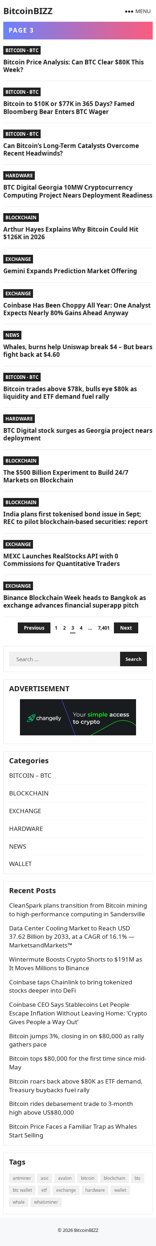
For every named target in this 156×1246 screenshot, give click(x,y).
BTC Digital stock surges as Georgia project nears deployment (77, 434)
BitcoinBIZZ (28, 11)
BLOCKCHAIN (21, 217)
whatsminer (46, 1202)
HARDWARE (19, 175)
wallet (120, 1190)
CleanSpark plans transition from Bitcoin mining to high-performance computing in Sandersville (78, 909)
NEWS (12, 335)
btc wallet (22, 1190)
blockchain (114, 1178)
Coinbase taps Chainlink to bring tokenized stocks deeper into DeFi (70, 986)
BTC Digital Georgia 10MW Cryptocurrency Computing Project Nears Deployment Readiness (77, 191)
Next (126, 628)
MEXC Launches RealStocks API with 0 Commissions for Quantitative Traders (61, 560)
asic (45, 1178)
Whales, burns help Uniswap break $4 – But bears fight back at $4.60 (77, 351)
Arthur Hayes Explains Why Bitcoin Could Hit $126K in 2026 (70, 233)
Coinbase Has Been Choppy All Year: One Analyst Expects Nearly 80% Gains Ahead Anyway (77, 309)
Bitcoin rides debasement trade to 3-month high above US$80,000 (71, 1107)
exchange (66, 1190)
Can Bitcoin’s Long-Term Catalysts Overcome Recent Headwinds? (71, 149)
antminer (22, 1178)
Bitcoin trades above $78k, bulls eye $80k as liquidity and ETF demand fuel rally (70, 393)
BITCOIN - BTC (21, 50)
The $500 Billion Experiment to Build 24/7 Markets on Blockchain (65, 476)
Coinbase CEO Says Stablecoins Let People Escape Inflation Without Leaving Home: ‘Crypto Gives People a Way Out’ (78, 1013)
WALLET (20, 863)
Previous (34, 628)
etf (44, 1190)
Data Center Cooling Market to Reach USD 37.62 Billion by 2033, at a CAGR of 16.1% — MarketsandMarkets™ (72, 937)
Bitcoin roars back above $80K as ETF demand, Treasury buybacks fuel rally (76, 1085)
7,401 (104, 628)
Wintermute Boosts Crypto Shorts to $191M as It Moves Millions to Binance (75, 963)
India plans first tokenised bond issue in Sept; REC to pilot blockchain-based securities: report (75, 518)
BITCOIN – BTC (30, 775)
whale (19, 1202)
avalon (64, 1178)
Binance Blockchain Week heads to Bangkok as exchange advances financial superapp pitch (74, 601)
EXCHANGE (18, 259)
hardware (95, 1190)
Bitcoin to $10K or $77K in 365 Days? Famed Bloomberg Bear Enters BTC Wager (69, 107)
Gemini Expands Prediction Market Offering (70, 271)
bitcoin (87, 1178)
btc (138, 1178)
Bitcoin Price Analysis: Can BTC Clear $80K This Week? (73, 66)
